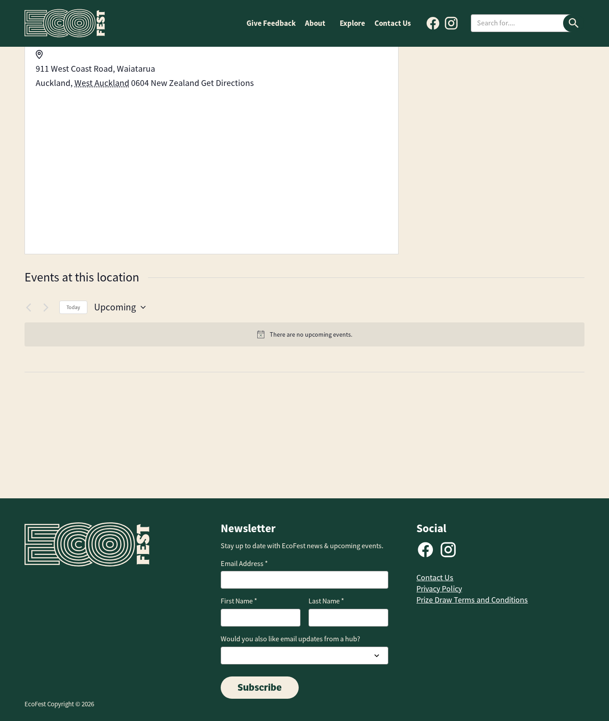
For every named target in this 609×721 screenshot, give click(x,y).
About (315, 23)
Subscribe (260, 687)
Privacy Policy (439, 589)
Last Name (326, 601)
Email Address (244, 563)
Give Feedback (271, 23)
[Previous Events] (30, 307)
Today (73, 307)
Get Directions (227, 83)
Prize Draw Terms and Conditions (472, 600)
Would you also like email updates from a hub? (290, 639)
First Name (239, 601)
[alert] (304, 334)
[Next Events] (47, 307)
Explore (352, 23)
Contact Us (392, 23)
